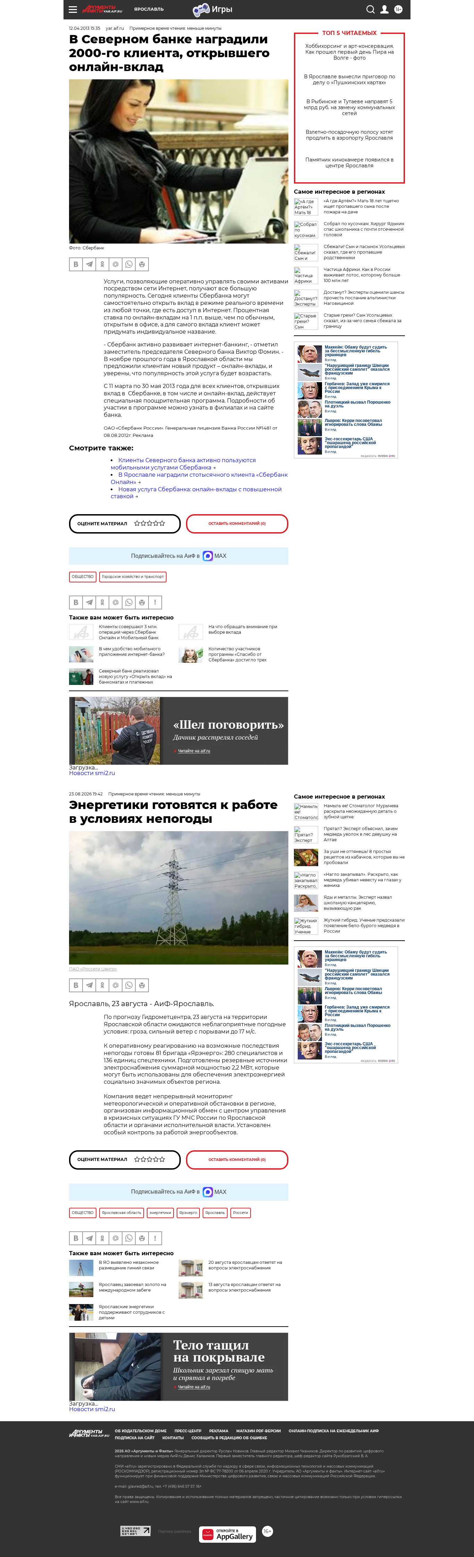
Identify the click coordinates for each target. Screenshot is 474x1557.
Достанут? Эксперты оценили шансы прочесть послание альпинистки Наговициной (364, 298)
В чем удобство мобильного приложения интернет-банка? (132, 651)
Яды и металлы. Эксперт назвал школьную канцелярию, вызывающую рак (358, 903)
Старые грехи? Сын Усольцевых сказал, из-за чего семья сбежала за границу (362, 321)
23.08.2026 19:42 (86, 794)
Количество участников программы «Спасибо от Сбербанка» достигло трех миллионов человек (237, 657)
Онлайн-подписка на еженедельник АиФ (334, 1431)
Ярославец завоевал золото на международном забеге (132, 1287)
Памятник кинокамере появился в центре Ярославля (349, 163)
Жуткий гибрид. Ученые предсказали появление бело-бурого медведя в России (364, 925)
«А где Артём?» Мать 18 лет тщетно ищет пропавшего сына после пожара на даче (361, 206)
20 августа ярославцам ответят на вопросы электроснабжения (245, 1265)
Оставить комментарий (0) (237, 523)
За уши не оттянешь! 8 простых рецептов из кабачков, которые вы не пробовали (364, 857)
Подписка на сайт (134, 1438)
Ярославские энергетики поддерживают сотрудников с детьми (132, 1312)
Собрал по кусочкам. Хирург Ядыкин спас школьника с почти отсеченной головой (364, 229)
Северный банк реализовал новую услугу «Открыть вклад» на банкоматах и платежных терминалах (135, 679)
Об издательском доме (141, 1431)
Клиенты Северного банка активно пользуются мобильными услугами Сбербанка (183, 464)
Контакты (173, 1438)
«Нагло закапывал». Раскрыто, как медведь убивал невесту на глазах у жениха (362, 880)
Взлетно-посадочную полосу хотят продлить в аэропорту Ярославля (349, 135)
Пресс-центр (188, 1431)
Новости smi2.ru (92, 773)
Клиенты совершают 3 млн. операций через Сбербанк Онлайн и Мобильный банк (129, 632)
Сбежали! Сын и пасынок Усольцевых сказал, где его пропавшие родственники (364, 252)
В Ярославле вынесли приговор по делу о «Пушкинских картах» (349, 80)
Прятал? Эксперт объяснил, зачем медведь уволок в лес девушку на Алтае (361, 834)
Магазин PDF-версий (258, 1431)
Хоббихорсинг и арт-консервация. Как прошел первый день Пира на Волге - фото (349, 52)
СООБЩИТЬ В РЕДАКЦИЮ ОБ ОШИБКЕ (229, 1438)
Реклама (218, 1431)
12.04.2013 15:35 (84, 28)
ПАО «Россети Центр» (93, 968)
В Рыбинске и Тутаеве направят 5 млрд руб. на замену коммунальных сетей (349, 107)
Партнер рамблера (174, 1531)
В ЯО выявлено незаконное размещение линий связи (129, 1265)
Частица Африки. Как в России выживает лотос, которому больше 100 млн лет (362, 275)
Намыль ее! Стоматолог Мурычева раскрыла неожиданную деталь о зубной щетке (361, 811)
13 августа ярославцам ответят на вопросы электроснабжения (245, 1287)
